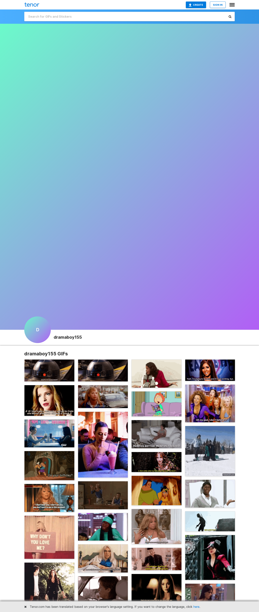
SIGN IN (218, 4)
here (196, 607)
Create (198, 4)
